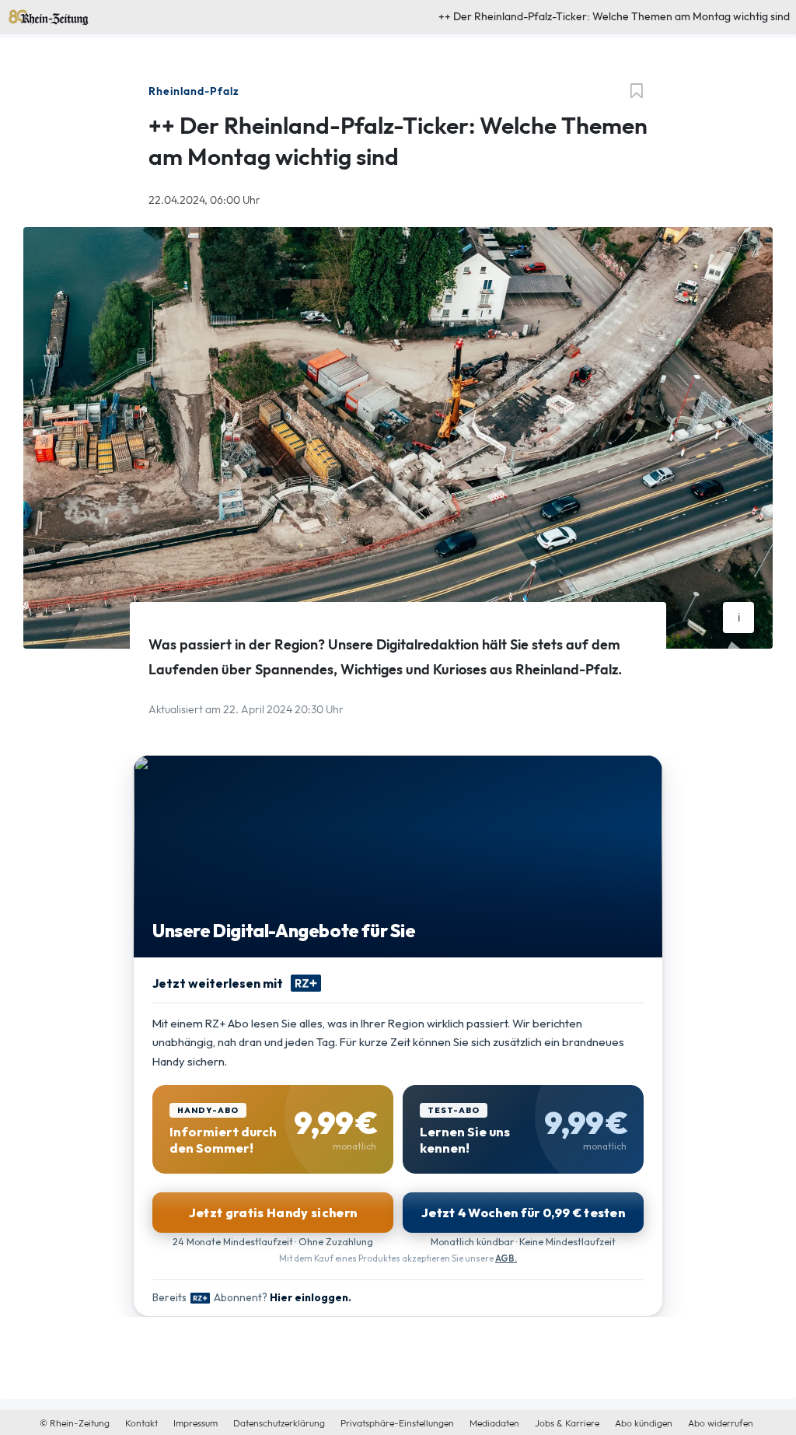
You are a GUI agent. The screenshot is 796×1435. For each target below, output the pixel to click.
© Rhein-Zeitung (75, 1423)
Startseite (30, 14)
